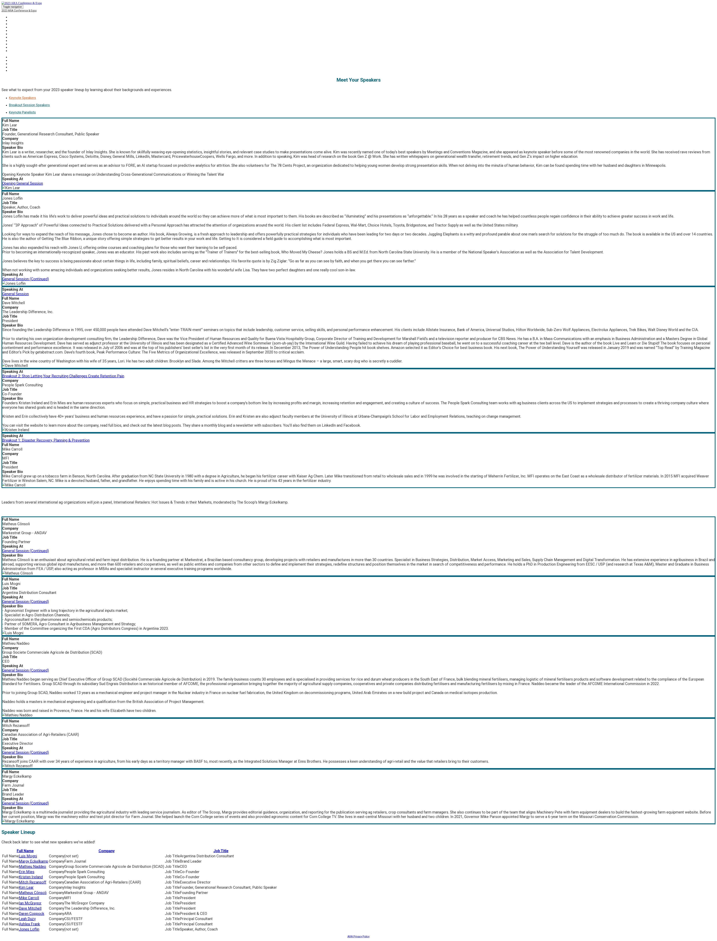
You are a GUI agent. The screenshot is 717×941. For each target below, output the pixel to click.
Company (107, 851)
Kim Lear (26, 887)
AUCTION (15, 50)
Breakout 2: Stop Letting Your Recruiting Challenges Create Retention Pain (63, 376)
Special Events (19, 47)
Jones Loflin (29, 929)
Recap (13, 20)
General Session (15, 294)
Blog (12, 33)
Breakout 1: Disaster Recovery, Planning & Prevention (46, 440)
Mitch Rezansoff (32, 882)
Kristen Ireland (31, 877)
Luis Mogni (28, 856)
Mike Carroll (29, 898)
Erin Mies (26, 871)
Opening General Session (22, 183)
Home (13, 17)
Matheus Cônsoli (32, 892)
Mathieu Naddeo (32, 866)
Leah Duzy (27, 919)
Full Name (25, 851)
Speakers (15, 23)
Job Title (220, 851)
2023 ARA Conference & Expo (19, 10)
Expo (12, 30)
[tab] (362, 98)
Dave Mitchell (30, 908)
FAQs (12, 44)
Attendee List (19, 40)
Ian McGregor (30, 903)
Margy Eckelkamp (33, 861)
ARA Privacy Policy (358, 936)
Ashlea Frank (29, 924)
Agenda (14, 37)
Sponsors (16, 27)
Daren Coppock (31, 913)
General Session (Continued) (25, 279)
